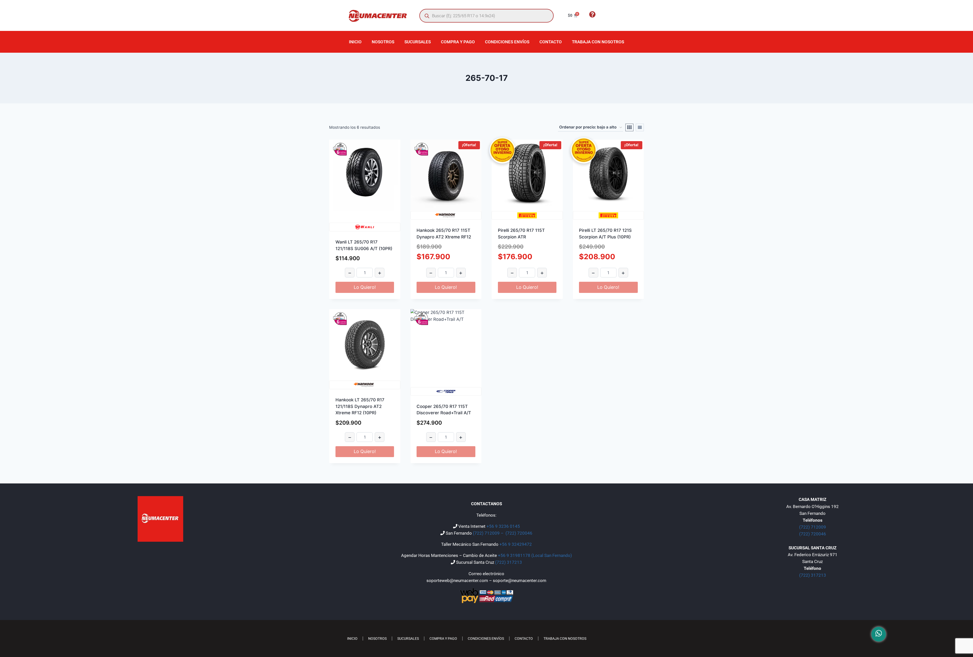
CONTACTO (550, 41)
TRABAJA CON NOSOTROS (598, 41)
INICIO (355, 41)
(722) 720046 (519, 533)
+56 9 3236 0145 (503, 526)
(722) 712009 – (488, 533)
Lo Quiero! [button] (365, 287)
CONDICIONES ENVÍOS (507, 41)
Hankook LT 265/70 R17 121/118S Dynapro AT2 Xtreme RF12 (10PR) (359, 406)
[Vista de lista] (640, 127)
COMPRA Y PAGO (458, 41)
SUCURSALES (417, 41)
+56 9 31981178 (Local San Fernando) (535, 555)
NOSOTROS (383, 41)
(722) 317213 (508, 562)
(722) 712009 (812, 527)
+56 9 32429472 (515, 544)
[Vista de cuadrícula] (629, 127)
